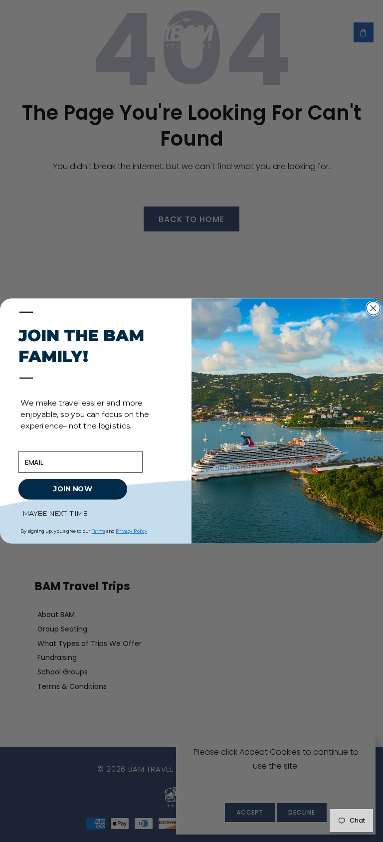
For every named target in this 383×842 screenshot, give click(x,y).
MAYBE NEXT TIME (55, 513)
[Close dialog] (373, 308)
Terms (98, 531)
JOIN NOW (72, 489)
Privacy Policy (131, 531)
